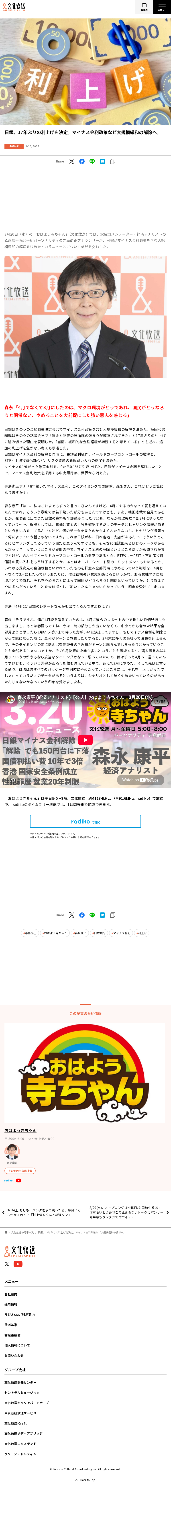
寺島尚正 (31, 933)
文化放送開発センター (20, 1382)
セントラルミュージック (22, 1392)
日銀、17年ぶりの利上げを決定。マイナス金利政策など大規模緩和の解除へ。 (82, 1232)
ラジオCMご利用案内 (19, 1314)
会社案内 (10, 1294)
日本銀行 (100, 933)
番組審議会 (12, 1335)
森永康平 (80, 933)
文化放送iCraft (15, 1423)
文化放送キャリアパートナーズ (26, 1403)
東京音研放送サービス (20, 1413)
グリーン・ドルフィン (20, 1454)
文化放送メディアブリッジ (23, 1433)
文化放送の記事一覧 (22, 1232)
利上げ (142, 933)
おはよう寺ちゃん (55, 933)
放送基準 (10, 1325)
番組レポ (14, 146)
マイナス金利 (121, 933)
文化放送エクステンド (20, 1443)
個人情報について (17, 1345)
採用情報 (10, 1304)
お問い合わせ (14, 1355)
